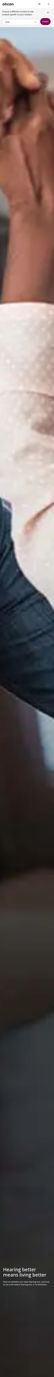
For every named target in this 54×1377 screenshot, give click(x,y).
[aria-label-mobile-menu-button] (48, 4)
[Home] (8, 4)
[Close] (48, 12)
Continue (45, 21)
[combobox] (19, 22)
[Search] (39, 4)
